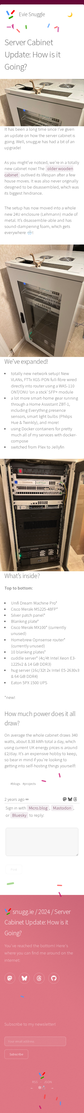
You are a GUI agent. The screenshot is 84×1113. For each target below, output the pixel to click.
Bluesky (19, 815)
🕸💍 (42, 1087)
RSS (35, 1082)
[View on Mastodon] (65, 799)
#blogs (15, 783)
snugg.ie (23, 911)
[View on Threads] (75, 799)
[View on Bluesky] (70, 799)
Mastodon (62, 808)
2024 (44, 911)
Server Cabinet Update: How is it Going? (37, 922)
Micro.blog (38, 808)
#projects (29, 783)
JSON (48, 1082)
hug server (20, 670)
